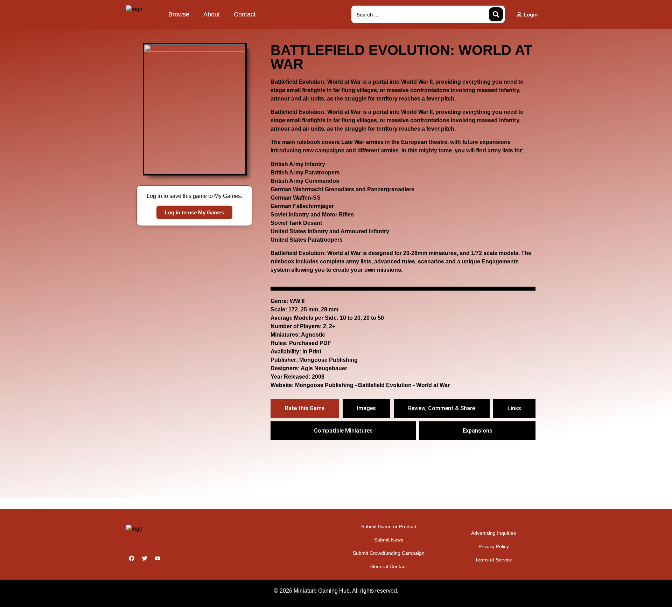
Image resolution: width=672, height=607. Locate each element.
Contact (244, 14)
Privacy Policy (493, 546)
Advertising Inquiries (493, 533)
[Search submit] (496, 14)
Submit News (388, 540)
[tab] (305, 408)
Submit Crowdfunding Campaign (389, 553)
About (211, 14)
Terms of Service (493, 560)
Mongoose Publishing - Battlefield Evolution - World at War (372, 385)
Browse (178, 14)
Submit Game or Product (388, 526)
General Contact (388, 566)
